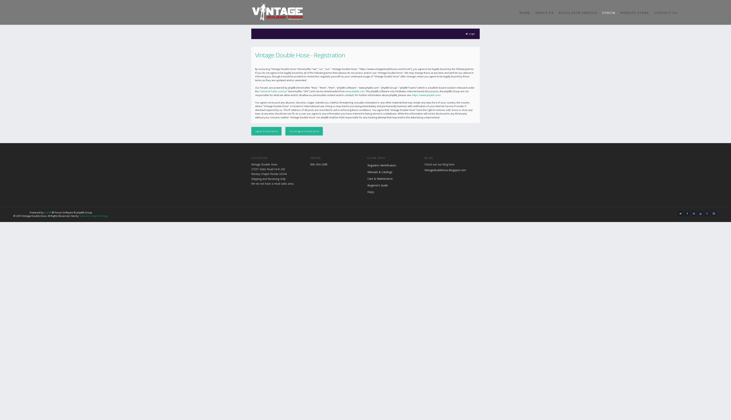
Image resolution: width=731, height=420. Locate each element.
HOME (525, 12)
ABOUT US (544, 12)
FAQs (370, 192)
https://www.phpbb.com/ (426, 95)
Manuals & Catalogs (379, 172)
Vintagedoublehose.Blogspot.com (445, 170)
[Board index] (277, 11)
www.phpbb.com (355, 91)
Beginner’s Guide (377, 185)
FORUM (608, 12)
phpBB (48, 212)
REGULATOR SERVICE (578, 12)
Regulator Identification (381, 165)
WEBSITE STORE (634, 12)
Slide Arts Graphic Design (93, 216)
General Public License (273, 91)
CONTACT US (665, 12)
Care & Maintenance (380, 178)
